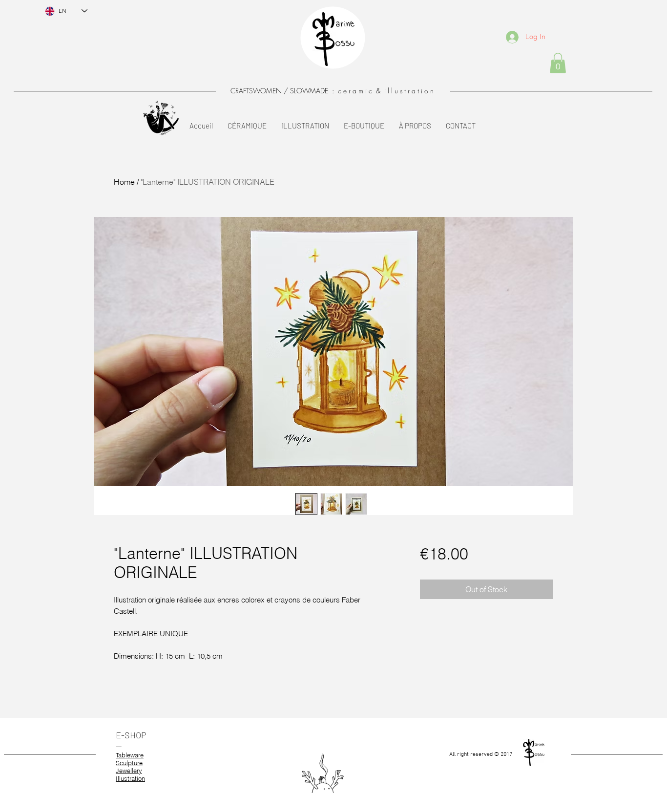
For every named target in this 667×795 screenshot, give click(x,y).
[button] (557, 63)
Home (124, 182)
